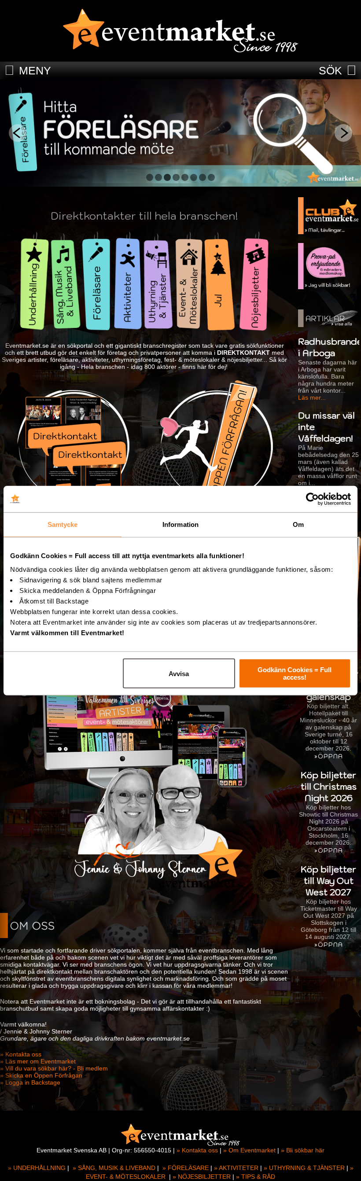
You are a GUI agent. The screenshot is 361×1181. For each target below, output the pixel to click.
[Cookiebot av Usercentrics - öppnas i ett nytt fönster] (312, 498)
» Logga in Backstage (30, 1082)
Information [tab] (180, 524)
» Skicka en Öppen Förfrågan (41, 1075)
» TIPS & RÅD (255, 1176)
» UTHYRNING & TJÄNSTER (304, 1167)
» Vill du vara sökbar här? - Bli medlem (54, 1068)
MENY (35, 70)
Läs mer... (312, 397)
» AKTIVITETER (236, 1167)
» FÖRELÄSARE (185, 1167)
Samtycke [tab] (63, 524)
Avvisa (179, 673)
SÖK (330, 70)
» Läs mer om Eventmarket (38, 1061)
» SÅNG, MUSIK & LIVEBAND (114, 1167)
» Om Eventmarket (249, 1150)
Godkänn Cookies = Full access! (295, 673)
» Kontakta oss (20, 1054)
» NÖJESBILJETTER (202, 1176)
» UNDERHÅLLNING (37, 1167)
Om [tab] (298, 524)
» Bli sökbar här (302, 1150)
